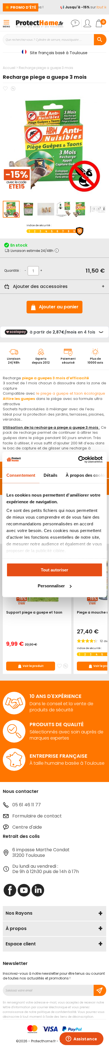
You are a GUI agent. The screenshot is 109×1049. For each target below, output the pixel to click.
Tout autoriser (54, 569)
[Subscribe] (100, 990)
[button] (28, 209)
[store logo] (39, 23)
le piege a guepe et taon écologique (70, 393)
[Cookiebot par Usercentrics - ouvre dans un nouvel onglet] (78, 459)
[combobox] (54, 39)
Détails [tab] (50, 475)
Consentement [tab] (20, 475)
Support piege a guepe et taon (34, 612)
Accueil (9, 67)
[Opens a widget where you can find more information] (81, 1039)
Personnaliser (51, 585)
